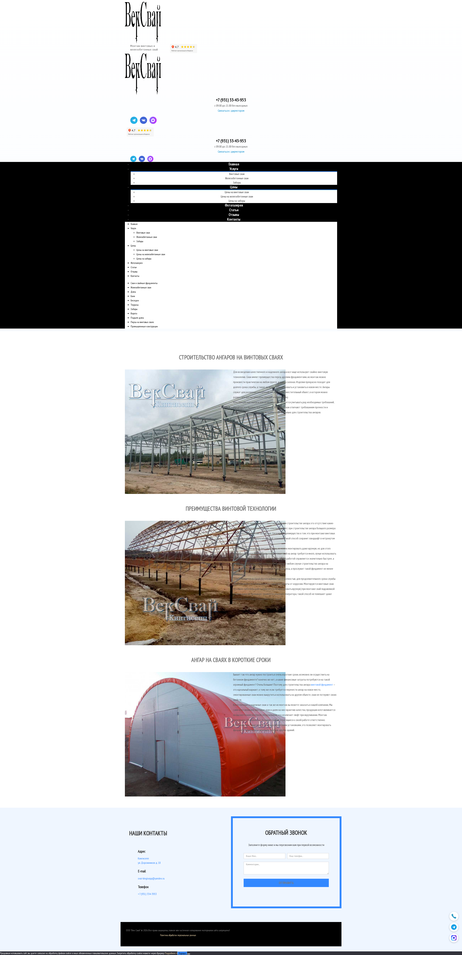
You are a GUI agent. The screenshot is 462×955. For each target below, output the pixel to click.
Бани (133, 296)
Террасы (135, 304)
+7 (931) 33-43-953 (231, 100)
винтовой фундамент (322, 684)
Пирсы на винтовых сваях (142, 322)
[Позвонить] (453, 916)
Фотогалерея (234, 205)
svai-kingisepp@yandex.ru (151, 878)
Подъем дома (137, 317)
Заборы (237, 182)
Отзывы (234, 214)
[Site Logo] (143, 22)
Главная (234, 164)
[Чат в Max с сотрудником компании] (453, 937)
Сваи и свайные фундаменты (144, 283)
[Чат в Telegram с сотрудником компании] (453, 927)
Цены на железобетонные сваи (237, 196)
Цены (233, 187)
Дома (133, 291)
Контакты (233, 219)
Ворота (134, 313)
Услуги (234, 168)
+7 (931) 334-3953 (147, 894)
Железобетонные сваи (237, 178)
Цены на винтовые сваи (237, 192)
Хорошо (182, 953)
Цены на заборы (236, 201)
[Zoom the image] (177, 432)
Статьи (234, 210)
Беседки (135, 300)
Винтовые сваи (237, 174)
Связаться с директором (231, 110)
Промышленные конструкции (144, 326)
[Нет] (188, 954)
